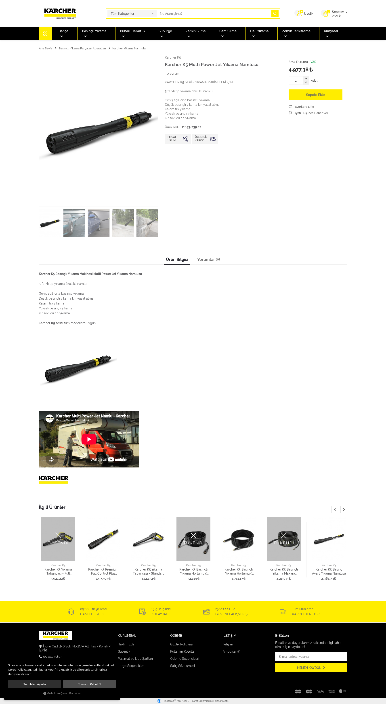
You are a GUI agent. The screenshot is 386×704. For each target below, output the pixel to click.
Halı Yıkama (259, 31)
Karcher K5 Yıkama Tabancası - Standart (148, 571)
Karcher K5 (58, 565)
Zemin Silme (196, 31)
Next (343, 509)
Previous (334, 509)
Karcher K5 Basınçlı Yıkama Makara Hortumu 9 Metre (284, 571)
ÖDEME (176, 636)
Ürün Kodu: (172, 127)
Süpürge (165, 31)
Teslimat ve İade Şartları (135, 658)
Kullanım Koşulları (183, 651)
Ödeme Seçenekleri (184, 658)
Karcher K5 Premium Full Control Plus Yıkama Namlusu (103, 571)
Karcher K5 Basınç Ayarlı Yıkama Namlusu (329, 571)
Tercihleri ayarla (34, 684)
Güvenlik (124, 651)
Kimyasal (331, 31)
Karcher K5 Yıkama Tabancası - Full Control (58, 571)
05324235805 (52, 656)
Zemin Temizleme (296, 31)
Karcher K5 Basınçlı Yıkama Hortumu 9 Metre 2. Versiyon (238, 571)
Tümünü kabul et (89, 684)
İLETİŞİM (229, 636)
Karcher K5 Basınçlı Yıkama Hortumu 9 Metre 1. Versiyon (193, 571)
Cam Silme (228, 31)
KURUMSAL (127, 636)
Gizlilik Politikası (181, 644)
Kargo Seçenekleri (131, 666)
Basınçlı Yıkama (94, 31)
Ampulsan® (231, 651)
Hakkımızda (126, 644)
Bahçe (63, 31)
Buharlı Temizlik (132, 31)
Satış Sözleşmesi (182, 666)
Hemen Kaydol (309, 668)
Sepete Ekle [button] (315, 95)
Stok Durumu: (298, 62)
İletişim (228, 644)
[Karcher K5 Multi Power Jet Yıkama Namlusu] (98, 131)
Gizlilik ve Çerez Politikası (64, 693)
